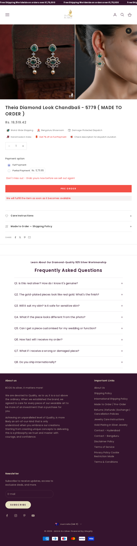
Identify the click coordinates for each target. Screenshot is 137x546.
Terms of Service (104, 447)
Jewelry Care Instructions (109, 419)
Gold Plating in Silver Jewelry (110, 425)
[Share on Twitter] (20, 237)
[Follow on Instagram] (15, 515)
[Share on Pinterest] (24, 237)
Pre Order (68, 188)
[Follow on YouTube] (33, 515)
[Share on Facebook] (15, 237)
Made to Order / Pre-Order (110, 404)
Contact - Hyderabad (107, 430)
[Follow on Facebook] (7, 515)
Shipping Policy (103, 393)
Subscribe (18, 504)
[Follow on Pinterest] (24, 515)
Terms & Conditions (106, 462)
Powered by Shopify (82, 531)
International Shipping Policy (111, 398)
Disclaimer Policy (104, 441)
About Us (99, 387)
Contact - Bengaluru (106, 436)
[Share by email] (29, 237)
